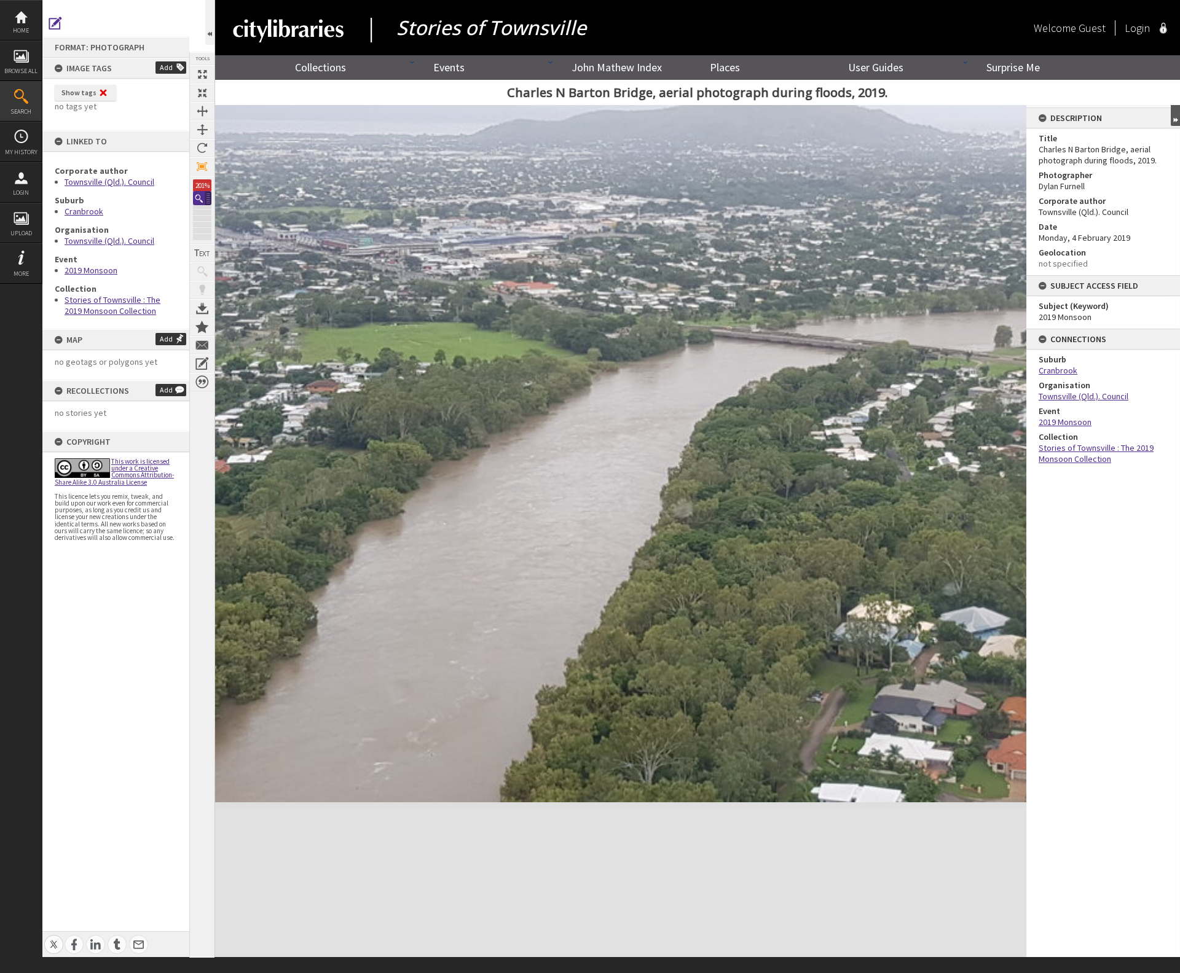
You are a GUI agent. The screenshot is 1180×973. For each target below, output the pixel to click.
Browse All (20, 71)
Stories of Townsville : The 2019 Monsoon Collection (112, 305)
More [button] (21, 274)
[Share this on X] (53, 938)
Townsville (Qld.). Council (109, 181)
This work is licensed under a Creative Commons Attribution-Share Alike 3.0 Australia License (114, 471)
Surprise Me (1013, 67)
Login (21, 193)
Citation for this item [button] (202, 382)
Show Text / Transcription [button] (202, 253)
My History (21, 152)
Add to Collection (202, 327)
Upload (21, 233)
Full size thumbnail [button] (202, 74)
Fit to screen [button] (202, 93)
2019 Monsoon (91, 270)
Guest (1092, 28)
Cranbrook (84, 211)
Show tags (78, 92)
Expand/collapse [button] (1175, 115)
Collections (320, 67)
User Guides (875, 67)
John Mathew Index (617, 67)
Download (202, 308)
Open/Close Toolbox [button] (209, 22)
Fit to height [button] (202, 129)
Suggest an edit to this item (55, 23)
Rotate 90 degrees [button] (202, 148)
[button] (202, 198)
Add (166, 67)
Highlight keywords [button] (202, 290)
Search (20, 111)
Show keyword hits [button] (202, 271)
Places (725, 67)
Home (21, 30)
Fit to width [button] (202, 111)
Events (449, 67)
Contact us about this (202, 345)
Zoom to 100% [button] (202, 166)
